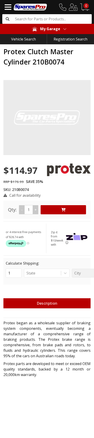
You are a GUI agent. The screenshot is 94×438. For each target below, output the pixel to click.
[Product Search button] (7, 19)
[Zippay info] (66, 243)
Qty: (22, 210)
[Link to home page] (30, 7)
